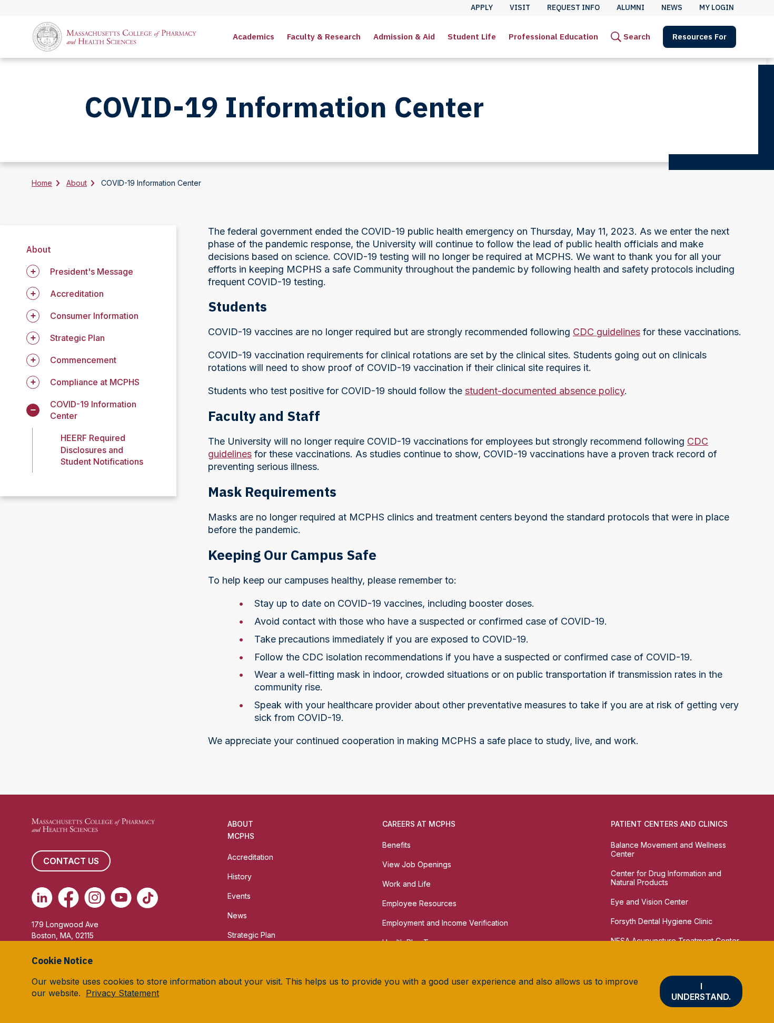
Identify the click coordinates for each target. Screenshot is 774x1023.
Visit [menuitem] (520, 7)
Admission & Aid (404, 37)
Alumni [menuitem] (630, 7)
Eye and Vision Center (649, 901)
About (76, 182)
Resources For (699, 37)
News (237, 915)
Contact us (71, 861)
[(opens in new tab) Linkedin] (42, 897)
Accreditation (250, 856)
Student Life (472, 37)
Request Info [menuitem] (573, 7)
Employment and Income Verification (445, 922)
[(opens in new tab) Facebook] (68, 897)
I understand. (701, 991)
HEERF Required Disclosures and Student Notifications (102, 449)
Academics (253, 37)
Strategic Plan (251, 934)
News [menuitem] (671, 7)
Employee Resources (419, 903)
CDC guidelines (606, 331)
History (239, 876)
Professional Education (553, 37)
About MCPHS (240, 829)
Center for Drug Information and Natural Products (666, 878)
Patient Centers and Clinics (669, 823)
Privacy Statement (122, 993)
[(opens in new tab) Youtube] (121, 897)
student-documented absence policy (544, 390)
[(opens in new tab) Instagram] (94, 897)
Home (42, 182)
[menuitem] (253, 37)
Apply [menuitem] (482, 7)
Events (239, 895)
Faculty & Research (324, 37)
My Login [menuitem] (716, 7)
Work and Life (406, 883)
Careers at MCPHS (418, 823)
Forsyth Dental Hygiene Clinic (661, 921)
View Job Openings (416, 864)
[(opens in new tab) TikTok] (147, 897)
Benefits (396, 844)
